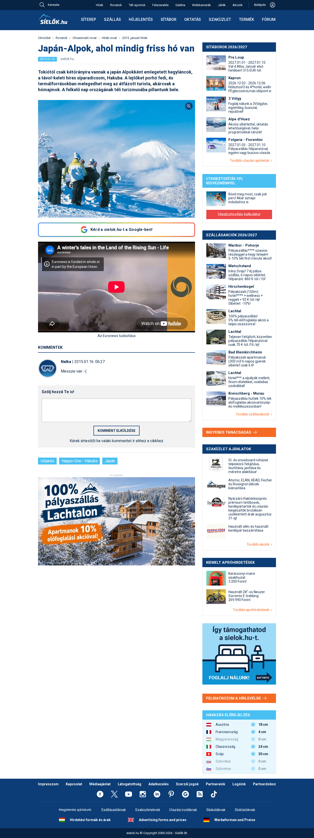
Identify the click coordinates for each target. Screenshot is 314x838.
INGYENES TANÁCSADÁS (229, 432)
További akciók (259, 544)
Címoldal (44, 38)
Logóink (239, 784)
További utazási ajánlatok (250, 161)
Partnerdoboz (264, 784)
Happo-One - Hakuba (79, 461)
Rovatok (116, 5)
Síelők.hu (52, 19)
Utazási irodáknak (183, 810)
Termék (246, 19)
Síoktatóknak (245, 810)
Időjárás (47, 461)
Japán (110, 461)
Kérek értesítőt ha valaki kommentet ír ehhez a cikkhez (116, 440)
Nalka (66, 361)
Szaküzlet (220, 19)
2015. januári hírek (134, 38)
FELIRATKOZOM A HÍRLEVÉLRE (234, 698)
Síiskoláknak (215, 810)
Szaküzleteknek (147, 810)
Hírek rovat (109, 38)
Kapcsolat (74, 784)
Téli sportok (137, 5)
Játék (222, 5)
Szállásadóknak (113, 810)
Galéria (180, 5)
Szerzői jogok (187, 784)
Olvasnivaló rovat (85, 38)
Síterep (88, 19)
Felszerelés (160, 5)
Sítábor (168, 19)
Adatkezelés (158, 784)
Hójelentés (141, 19)
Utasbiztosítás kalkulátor (239, 214)
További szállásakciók (253, 414)
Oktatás (192, 19)
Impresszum (48, 784)
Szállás (112, 19)
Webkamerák (201, 5)
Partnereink (215, 784)
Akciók (238, 5)
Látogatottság (129, 784)
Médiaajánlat (100, 784)
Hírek (99, 5)
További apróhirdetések (252, 610)
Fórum (268, 19)
